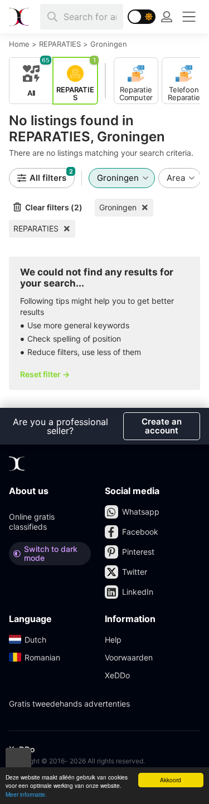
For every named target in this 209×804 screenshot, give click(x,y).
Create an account (162, 426)
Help (113, 639)
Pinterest (138, 551)
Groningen (118, 207)
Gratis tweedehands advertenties (69, 703)
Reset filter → (45, 374)
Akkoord (170, 780)
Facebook (140, 531)
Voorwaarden (129, 657)
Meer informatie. (26, 794)
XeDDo (117, 675)
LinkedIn (137, 591)
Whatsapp (140, 511)
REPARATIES (36, 228)
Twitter (134, 571)
